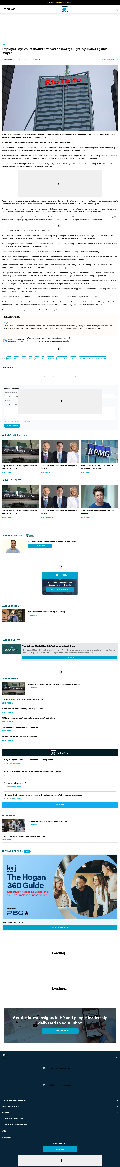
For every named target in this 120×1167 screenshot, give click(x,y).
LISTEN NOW (41, 545)
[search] (116, 1057)
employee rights (62, 358)
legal (30, 358)
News (9, 358)
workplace (51, 358)
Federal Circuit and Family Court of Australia (93, 358)
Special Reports (15, 851)
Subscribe (59, 2)
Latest (23, 358)
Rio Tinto (73, 358)
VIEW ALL (60, 804)
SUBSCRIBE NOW (58, 589)
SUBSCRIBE (60, 1149)
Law (3, 45)
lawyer (16, 358)
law (43, 358)
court (36, 358)
